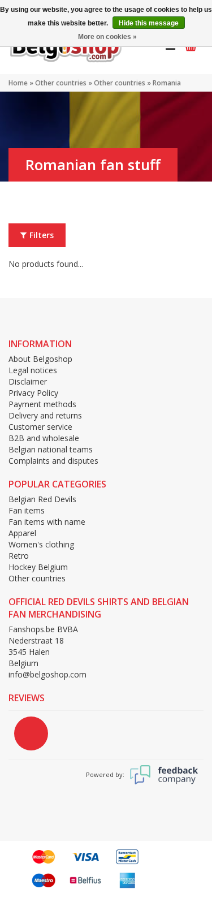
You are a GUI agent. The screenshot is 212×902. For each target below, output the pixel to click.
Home (18, 83)
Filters (41, 235)
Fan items (26, 510)
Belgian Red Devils (42, 499)
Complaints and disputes (53, 460)
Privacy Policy (33, 392)
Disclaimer (27, 381)
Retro (18, 555)
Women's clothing (41, 544)
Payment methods (42, 404)
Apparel (22, 533)
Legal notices (32, 370)
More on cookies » (107, 37)
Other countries (60, 83)
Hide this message (149, 23)
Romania (167, 83)
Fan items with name (46, 521)
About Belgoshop (40, 358)
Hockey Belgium (38, 567)
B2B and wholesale (43, 438)
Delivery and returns (45, 415)
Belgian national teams (50, 449)
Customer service (40, 426)
